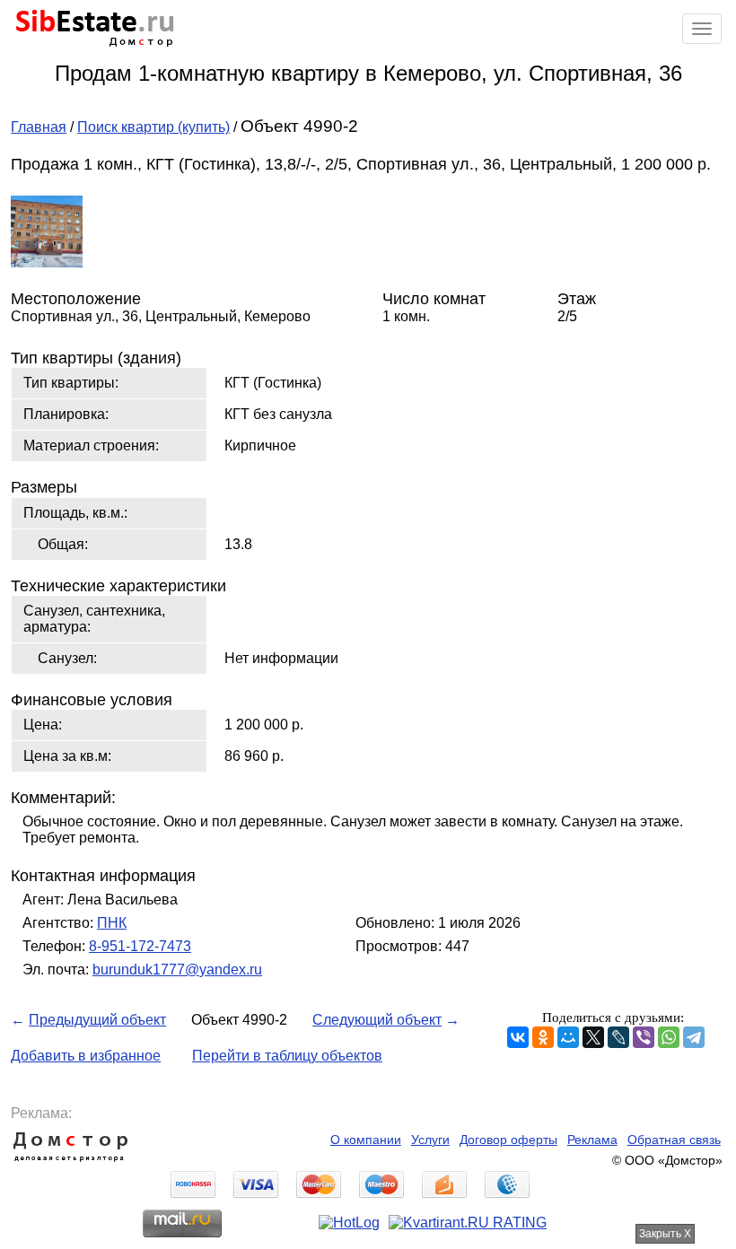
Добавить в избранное (86, 1055)
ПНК (112, 922)
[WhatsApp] (668, 1037)
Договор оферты (508, 1140)
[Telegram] (694, 1037)
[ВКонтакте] (518, 1037)
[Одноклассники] (543, 1037)
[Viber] (643, 1037)
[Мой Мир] (568, 1037)
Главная (38, 127)
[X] (593, 1037)
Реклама (592, 1140)
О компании (365, 1140)
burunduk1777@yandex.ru (177, 969)
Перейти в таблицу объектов (287, 1055)
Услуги (430, 1140)
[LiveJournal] (618, 1037)
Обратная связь (674, 1140)
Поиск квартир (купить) (153, 127)
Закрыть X (665, 1233)
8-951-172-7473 (140, 946)
